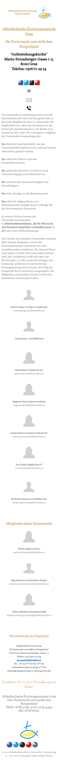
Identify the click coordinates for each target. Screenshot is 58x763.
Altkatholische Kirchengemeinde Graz (29, 32)
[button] (29, 90)
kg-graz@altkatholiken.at (29, 660)
